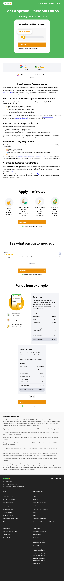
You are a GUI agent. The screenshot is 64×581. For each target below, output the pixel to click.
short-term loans (8, 92)
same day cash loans (39, 174)
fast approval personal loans (25, 157)
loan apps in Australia (40, 157)
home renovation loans (21, 118)
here (11, 171)
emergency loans (48, 117)
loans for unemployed (53, 174)
